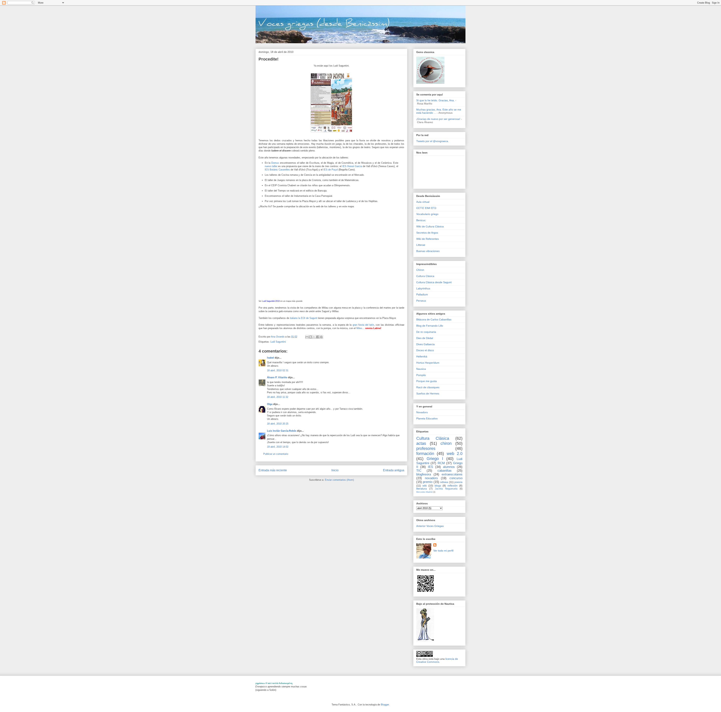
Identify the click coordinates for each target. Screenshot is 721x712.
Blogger (385, 704)
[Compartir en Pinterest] (321, 337)
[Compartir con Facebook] (318, 337)
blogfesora (423, 474)
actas (421, 443)
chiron (446, 443)
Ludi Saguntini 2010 (271, 301)
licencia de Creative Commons (437, 660)
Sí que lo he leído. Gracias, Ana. (435, 100)
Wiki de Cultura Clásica (430, 226)
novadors (431, 478)
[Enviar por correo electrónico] (307, 337)
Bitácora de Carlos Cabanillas (433, 319)
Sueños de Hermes (427, 393)
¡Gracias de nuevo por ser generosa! (438, 118)
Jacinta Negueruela (446, 488)
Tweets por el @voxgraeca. (432, 141)
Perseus (421, 300)
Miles (359, 328)
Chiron (420, 269)
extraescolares (452, 474)
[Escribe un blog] (310, 337)
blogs (438, 485)
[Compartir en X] (314, 337)
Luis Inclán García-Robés (281, 430)
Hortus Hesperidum (427, 362)
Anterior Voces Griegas (430, 525)
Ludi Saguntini (278, 341)
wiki (424, 485)
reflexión (452, 485)
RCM (441, 463)
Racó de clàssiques (427, 387)
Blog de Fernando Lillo (429, 325)
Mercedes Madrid (424, 492)
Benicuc (421, 220)
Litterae (420, 244)
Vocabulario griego (427, 214)
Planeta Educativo (427, 418)
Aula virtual (422, 201)
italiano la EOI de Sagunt (303, 318)
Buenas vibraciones (428, 251)
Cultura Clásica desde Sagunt (434, 282)
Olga (269, 404)
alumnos (449, 467)
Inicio (335, 470)
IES (430, 467)
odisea (444, 481)
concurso (455, 478)
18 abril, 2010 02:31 (277, 370)
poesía (458, 481)
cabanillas (444, 470)
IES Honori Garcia (352, 166)
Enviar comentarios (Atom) (339, 479)
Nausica (421, 368)
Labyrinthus (423, 288)
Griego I (435, 458)
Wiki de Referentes (427, 238)
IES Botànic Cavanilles (277, 169)
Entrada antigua (393, 470)
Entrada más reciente (273, 470)
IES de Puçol (331, 169)
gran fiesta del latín (363, 324)
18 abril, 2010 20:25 (277, 423)
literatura (421, 488)
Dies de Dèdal (424, 338)
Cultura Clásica (425, 276)
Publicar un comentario (275, 453)
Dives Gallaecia (425, 344)
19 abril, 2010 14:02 (277, 446)
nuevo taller (271, 166)
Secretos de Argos (427, 232)
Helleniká (421, 356)
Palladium (422, 294)
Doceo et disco (425, 350)
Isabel (270, 357)
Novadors (422, 412)
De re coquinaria (426, 331)
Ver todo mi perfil (443, 550)
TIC (418, 470)
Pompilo (421, 375)
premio (427, 482)
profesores (425, 448)
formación (425, 453)
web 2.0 (454, 453)
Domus (275, 162)
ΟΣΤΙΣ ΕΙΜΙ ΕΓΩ (426, 208)
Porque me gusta (426, 381)
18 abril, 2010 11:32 (277, 397)
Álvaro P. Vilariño (277, 377)
